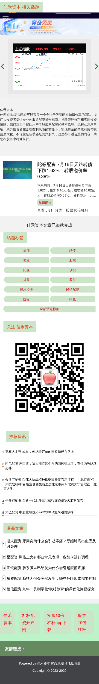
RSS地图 (57, 663)
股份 (72, 279)
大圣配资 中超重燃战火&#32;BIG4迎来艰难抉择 (39, 512)
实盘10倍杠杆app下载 (57, 622)
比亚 (26, 270)
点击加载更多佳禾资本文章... (49, 225)
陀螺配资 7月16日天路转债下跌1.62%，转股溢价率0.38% (64, 170)
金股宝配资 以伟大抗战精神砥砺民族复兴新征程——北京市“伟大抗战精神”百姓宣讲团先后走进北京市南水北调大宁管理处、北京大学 (50, 484)
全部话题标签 (49, 308)
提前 (26, 279)
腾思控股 (26, 289)
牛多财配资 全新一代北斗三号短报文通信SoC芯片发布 (44, 500)
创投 (72, 270)
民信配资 (72, 289)
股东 (72, 260)
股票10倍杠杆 (82, 622)
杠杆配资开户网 (28, 622)
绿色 (72, 299)
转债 (72, 250)
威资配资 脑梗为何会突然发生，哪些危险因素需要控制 (51, 578)
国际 (26, 299)
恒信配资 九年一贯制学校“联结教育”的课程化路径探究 (51, 589)
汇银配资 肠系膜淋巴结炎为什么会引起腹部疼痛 (46, 567)
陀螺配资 (45, 202)
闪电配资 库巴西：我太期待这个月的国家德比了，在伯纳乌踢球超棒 (50, 465)
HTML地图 (72, 663)
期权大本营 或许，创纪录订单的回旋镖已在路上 (39, 451)
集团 (26, 250)
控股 (26, 260)
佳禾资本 (7, 618)
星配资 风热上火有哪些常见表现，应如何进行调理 (48, 557)
